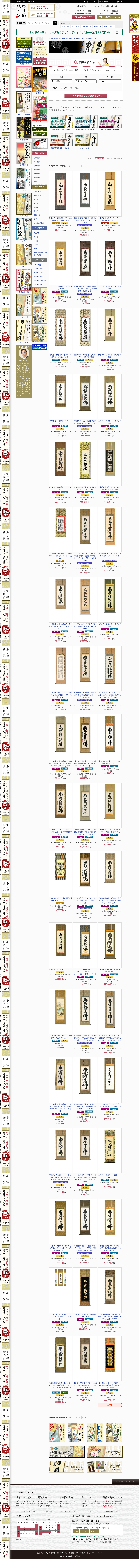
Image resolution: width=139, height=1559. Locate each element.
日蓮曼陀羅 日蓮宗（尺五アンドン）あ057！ (60, 556)
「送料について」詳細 (90, 1511)
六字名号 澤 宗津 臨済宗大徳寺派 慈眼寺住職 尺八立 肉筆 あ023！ (110, 900)
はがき (108, 17)
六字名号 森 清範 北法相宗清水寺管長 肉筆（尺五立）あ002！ (110, 1316)
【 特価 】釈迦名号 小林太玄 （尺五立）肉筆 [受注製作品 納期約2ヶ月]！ (85, 1248)
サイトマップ (97, 1553)
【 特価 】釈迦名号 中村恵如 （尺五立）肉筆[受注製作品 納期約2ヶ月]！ (85, 289)
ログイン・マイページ (88, 6)
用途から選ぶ (81, 38)
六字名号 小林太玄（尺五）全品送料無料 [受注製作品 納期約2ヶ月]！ (60, 1248)
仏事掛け (37, 158)
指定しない (77, 88)
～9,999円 (37, 265)
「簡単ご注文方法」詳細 (26, 1511)
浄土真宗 (37, 233)
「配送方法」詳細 (45, 1511)
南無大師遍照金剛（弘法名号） (61, 148)
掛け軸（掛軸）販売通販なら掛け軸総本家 (62, 38)
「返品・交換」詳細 (111, 1511)
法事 (105, 26)
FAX (100, 17)
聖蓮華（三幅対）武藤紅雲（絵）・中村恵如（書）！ (60, 1316)
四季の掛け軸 (86, 26)
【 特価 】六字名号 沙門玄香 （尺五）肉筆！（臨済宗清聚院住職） (85, 900)
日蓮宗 (36, 245)
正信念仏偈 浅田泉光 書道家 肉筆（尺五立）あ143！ (60, 695)
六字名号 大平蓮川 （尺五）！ (60, 969)
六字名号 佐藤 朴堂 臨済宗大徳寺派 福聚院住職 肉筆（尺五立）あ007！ (61, 763)
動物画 (36, 211)
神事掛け (37, 162)
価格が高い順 (111, 158)
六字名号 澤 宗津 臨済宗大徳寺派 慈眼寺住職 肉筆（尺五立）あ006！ (85, 763)
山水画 (36, 199)
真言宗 (36, 241)
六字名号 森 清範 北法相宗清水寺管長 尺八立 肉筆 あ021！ (86, 1385)
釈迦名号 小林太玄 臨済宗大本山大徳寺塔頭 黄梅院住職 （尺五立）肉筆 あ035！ (85, 1038)
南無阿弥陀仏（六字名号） (61, 129)
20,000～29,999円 (40, 273)
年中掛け (37, 166)
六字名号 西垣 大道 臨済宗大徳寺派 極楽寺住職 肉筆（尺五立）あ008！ (110, 695)
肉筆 (65, 88)
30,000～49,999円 (40, 277)
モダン (36, 219)
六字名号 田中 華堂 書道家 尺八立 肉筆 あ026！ (60, 626)
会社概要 (105, 2)
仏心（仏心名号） (86, 148)
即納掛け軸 (66, 26)
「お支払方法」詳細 (67, 1511)
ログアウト (102, 6)
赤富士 (111, 26)
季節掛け (37, 169)
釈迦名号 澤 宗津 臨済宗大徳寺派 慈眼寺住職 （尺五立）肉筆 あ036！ (86, 695)
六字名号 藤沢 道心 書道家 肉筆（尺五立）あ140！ (86, 626)
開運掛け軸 (76, 26)
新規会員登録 (112, 6)
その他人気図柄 (39, 223)
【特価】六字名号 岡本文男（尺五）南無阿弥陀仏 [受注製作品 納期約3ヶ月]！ (109, 1385)
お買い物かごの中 (85, 17)
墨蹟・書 (37, 215)
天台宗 (36, 248)
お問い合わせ (117, 2)
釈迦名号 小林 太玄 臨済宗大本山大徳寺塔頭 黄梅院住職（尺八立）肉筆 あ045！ (60, 1177)
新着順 (119, 158)
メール (117, 17)
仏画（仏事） (38, 191)
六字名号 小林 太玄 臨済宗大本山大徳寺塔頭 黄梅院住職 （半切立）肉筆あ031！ (109, 1038)
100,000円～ (38, 284)
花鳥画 (36, 207)
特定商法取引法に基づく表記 (79, 1553)
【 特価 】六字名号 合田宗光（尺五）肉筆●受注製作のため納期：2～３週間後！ (86, 1106)
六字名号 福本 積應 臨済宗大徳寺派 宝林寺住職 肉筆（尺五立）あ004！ (86, 832)
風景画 (36, 203)
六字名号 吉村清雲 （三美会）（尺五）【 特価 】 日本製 (85, 972)
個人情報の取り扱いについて (56, 1553)
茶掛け (36, 181)
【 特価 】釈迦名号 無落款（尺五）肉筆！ (85, 220)
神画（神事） (38, 195)
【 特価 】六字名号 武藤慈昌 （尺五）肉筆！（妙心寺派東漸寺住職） (60, 832)
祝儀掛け (37, 173)
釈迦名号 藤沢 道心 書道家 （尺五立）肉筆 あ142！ (110, 556)
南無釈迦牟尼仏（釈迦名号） (86, 129)
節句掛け (37, 177)
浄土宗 (36, 237)
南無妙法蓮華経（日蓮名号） (110, 129)
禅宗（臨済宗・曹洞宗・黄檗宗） (40, 254)
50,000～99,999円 (40, 280)
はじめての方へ (92, 2)
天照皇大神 (97, 26)
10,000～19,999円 (40, 269)
